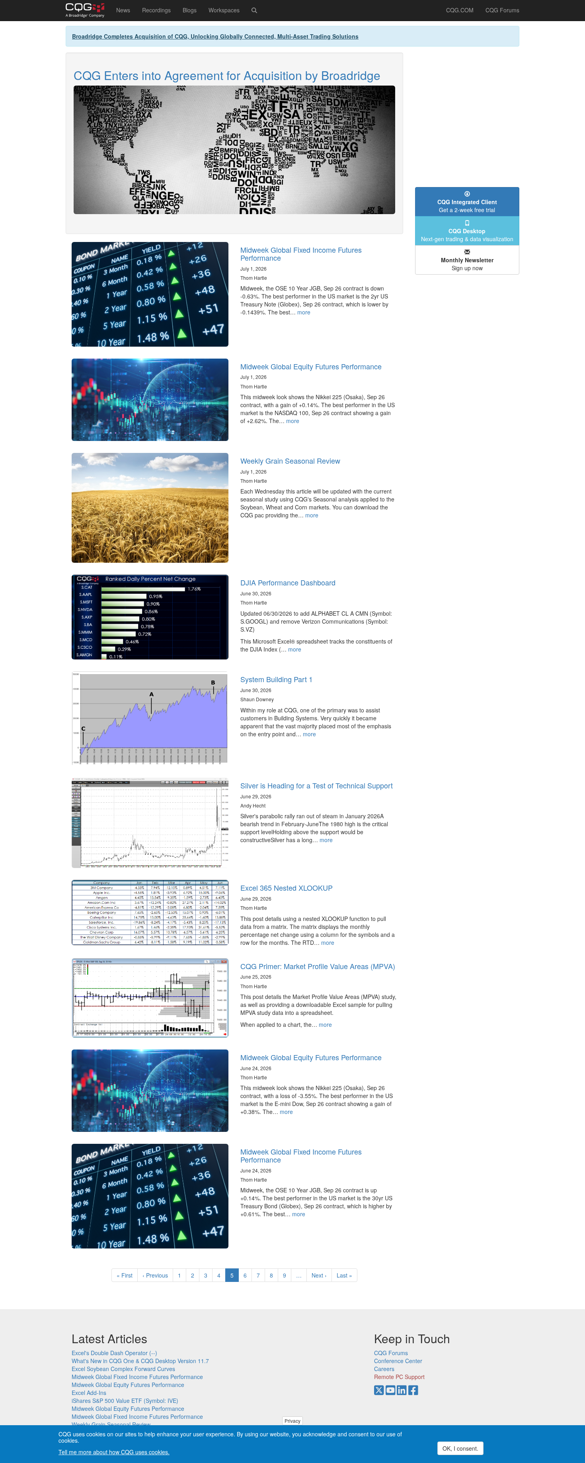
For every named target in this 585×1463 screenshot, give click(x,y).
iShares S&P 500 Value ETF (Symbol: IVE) (125, 1400)
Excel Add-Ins (89, 1393)
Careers (384, 1369)
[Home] (88, 10)
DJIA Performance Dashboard (287, 582)
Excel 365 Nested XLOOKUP (286, 887)
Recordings (156, 10)
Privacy (292, 1420)
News (123, 10)
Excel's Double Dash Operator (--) (114, 1353)
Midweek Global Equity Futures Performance (311, 366)
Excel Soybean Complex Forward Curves (123, 1369)
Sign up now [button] (467, 264)
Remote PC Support (399, 1377)
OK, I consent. (460, 1448)
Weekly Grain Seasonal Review (290, 460)
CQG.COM (460, 10)
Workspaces (224, 10)
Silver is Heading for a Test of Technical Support (316, 785)
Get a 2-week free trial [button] (467, 206)
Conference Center (398, 1361)
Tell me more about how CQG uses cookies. (114, 1452)
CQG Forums (502, 10)
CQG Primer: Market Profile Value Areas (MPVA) (317, 966)
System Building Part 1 (276, 679)
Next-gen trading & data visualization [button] (467, 235)
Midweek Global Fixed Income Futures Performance (301, 253)
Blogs (190, 10)
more (303, 312)
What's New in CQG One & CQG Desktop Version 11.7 (140, 1361)
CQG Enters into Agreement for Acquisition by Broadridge (227, 75)
